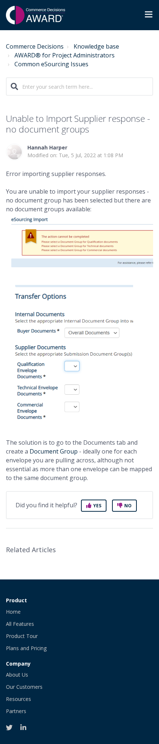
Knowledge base (96, 46)
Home (13, 611)
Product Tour (22, 635)
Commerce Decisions (35, 46)
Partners (16, 711)
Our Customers (24, 686)
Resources (18, 698)
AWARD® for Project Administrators (64, 55)
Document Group (54, 451)
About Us (17, 674)
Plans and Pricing (26, 648)
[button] (148, 15)
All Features (20, 623)
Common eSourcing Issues (51, 64)
